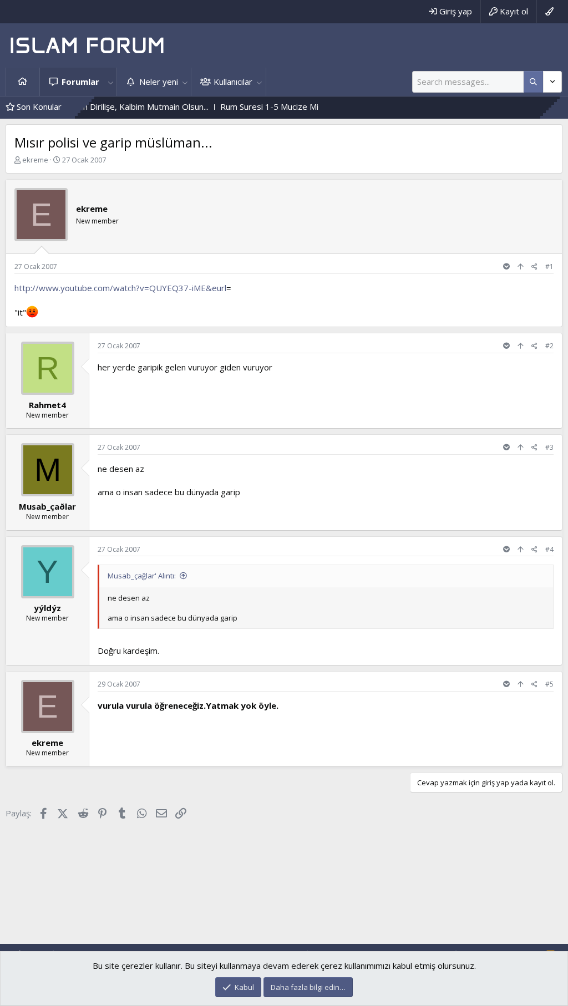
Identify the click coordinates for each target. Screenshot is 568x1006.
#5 (549, 684)
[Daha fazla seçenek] (533, 82)
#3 (549, 447)
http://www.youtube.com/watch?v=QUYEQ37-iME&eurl (120, 287)
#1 (549, 266)
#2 (549, 345)
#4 (549, 549)
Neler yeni (158, 81)
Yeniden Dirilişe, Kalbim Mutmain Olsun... (110, 106)
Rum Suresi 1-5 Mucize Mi (247, 106)
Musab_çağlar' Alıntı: (142, 576)
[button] (110, 82)
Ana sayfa (22, 82)
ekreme (35, 160)
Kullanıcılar (233, 81)
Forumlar (80, 81)
